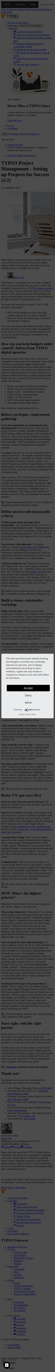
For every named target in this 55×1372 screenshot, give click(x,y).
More (28, 702)
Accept (28, 688)
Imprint (21, 714)
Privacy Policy (31, 714)
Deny (28, 695)
